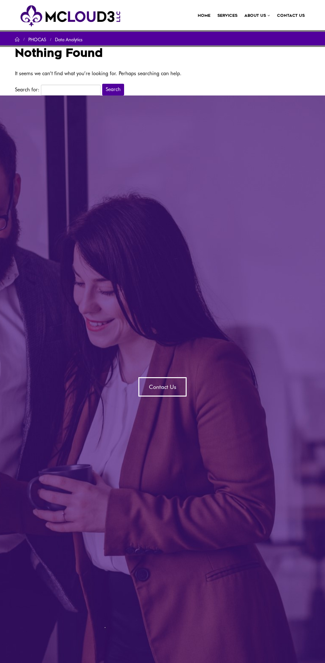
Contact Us (291, 15)
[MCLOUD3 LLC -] (70, 15)
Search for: (27, 90)
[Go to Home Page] (17, 39)
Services (227, 15)
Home (204, 15)
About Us (255, 15)
